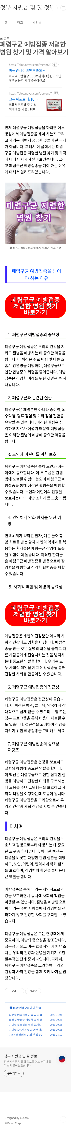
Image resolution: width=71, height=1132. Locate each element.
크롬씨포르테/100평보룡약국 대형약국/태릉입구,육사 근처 (22, 99)
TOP (63, 1119)
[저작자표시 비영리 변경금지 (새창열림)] (46, 991)
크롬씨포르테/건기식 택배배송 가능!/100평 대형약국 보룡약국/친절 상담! (23, 106)
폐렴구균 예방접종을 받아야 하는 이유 (36, 274)
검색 (54, 8)
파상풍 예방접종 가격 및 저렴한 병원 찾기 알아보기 (27, 1017)
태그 (20, 22)
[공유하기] (19, 991)
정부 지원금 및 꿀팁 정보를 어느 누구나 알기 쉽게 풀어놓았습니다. (27, 1063)
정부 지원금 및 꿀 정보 (20, 1056)
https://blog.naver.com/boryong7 (30, 93)
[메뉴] (63, 8)
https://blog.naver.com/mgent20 (30, 64)
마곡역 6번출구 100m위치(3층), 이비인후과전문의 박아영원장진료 (35, 77)
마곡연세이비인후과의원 (27, 70)
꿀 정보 (14, 1008)
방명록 (37, 22)
